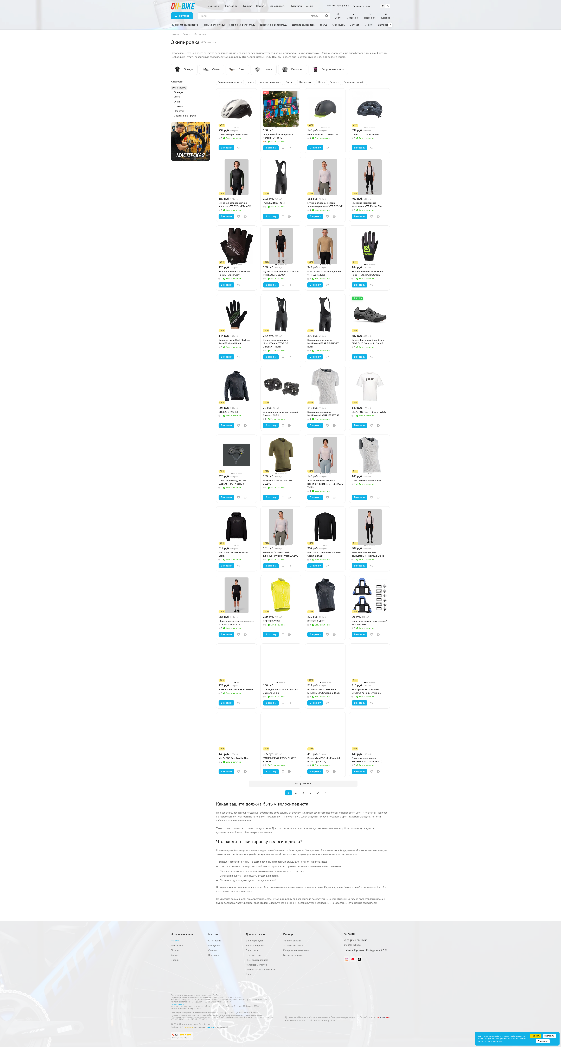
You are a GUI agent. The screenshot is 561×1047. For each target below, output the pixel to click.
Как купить (214, 945)
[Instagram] (346, 959)
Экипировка (179, 87)
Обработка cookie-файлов (322, 1020)
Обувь (177, 97)
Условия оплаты (292, 940)
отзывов (210, 1027)
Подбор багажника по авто (261, 969)
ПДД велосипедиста (257, 960)
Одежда (178, 92)
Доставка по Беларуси (296, 1017)
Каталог (175, 940)
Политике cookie (494, 1041)
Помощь (288, 934)
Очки (177, 101)
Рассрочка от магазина (296, 950)
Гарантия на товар (293, 955)
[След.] (325, 792)
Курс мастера (253, 955)
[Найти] (326, 15)
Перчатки (179, 111)
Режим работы (177, 1004)
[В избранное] (239, 148)
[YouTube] (353, 959)
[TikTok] (359, 959)
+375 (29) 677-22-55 (337, 6)
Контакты (213, 955)
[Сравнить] (245, 148)
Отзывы (212, 950)
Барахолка (252, 950)
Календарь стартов (256, 964)
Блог (248, 974)
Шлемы (178, 106)
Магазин (213, 934)
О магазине (214, 940)
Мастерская (177, 945)
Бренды (175, 960)
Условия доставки (293, 945)
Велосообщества (255, 945)
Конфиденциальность (296, 1020)
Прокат (175, 950)
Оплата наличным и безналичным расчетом (332, 1017)
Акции (174, 955)
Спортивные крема (185, 115)
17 (317, 792)
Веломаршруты (254, 940)
